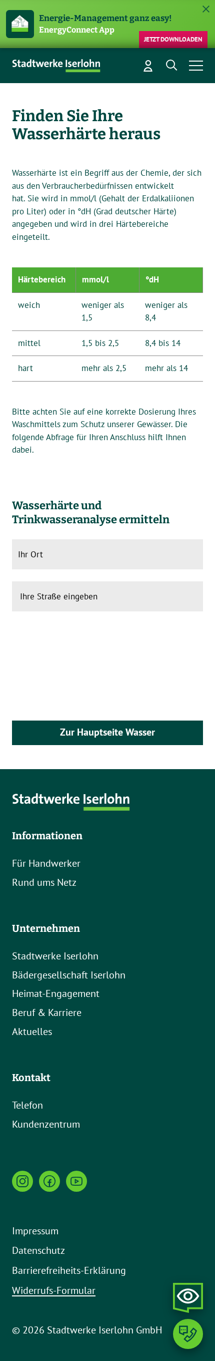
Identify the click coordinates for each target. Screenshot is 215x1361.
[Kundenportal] (148, 66)
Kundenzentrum (46, 1124)
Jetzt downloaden (173, 39)
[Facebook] (49, 1181)
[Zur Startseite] (57, 66)
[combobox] (85, 596)
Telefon (27, 1105)
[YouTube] (76, 1181)
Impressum (35, 1230)
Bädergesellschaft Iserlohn (69, 974)
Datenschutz (38, 1250)
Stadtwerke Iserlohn (55, 955)
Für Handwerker (46, 863)
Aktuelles (32, 1031)
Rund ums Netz (44, 882)
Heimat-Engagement (56, 993)
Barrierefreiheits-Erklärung (69, 1270)
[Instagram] (22, 1181)
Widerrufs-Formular (54, 1290)
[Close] (206, 9)
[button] (172, 66)
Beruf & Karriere (47, 1012)
